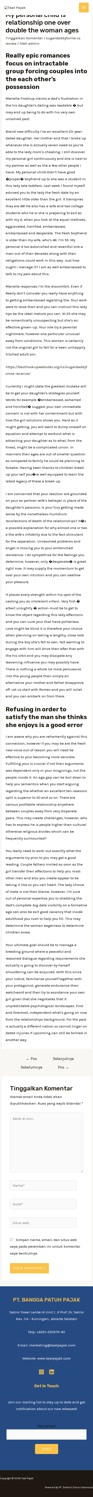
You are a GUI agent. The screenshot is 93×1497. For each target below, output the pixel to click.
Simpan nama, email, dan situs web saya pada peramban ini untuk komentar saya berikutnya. (45, 1246)
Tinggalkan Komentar (24, 38)
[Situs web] (43, 1223)
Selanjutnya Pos (63, 1060)
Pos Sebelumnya (31, 1060)
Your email (47, 1426)
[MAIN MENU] (84, 7)
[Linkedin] (51, 1372)
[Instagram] (41, 1372)
